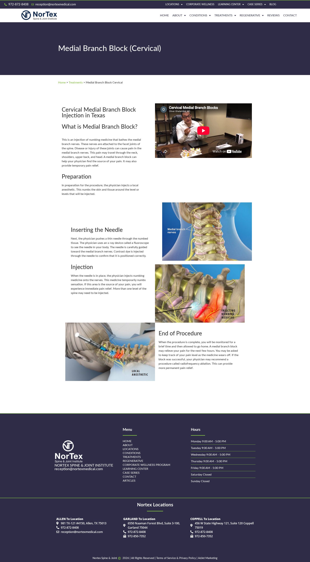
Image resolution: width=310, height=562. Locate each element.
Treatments (223, 15)
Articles (129, 480)
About (177, 15)
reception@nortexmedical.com (79, 469)
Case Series (255, 4)
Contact (290, 15)
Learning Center (229, 4)
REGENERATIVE (250, 15)
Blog (272, 4)
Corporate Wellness (200, 4)
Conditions (198, 15)
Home (62, 82)
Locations (172, 4)
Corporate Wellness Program (146, 464)
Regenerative (133, 461)
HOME (164, 15)
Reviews (273, 15)
